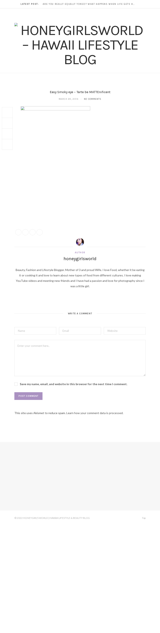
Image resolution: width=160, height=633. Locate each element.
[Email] (7, 144)
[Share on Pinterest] (39, 232)
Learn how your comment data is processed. (94, 413)
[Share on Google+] (32, 232)
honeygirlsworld (80, 258)
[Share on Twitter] (7, 123)
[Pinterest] (7, 133)
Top (143, 517)
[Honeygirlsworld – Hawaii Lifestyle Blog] (80, 45)
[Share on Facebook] (7, 112)
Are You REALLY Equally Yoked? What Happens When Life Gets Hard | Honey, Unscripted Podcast (89, 4)
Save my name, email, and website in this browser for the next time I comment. (73, 384)
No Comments (92, 99)
